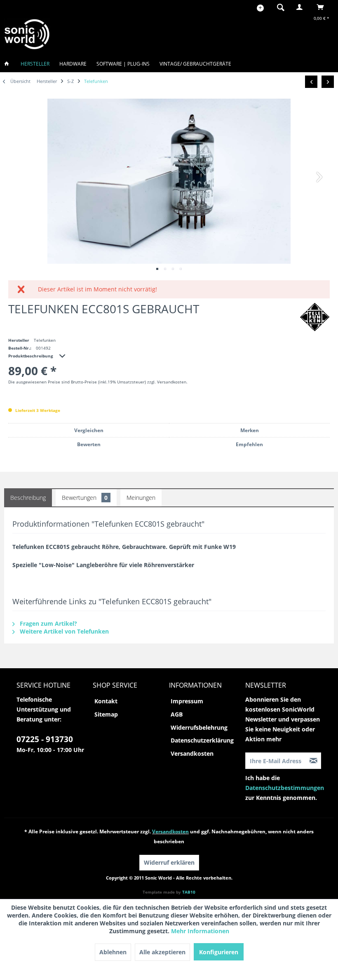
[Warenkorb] (322, 7)
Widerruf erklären (169, 862)
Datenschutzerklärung (202, 740)
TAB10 (188, 892)
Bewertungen (85, 497)
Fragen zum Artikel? (47, 623)
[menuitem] (278, 7)
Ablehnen (113, 952)
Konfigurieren (218, 952)
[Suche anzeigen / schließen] (281, 7)
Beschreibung (28, 497)
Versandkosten (192, 753)
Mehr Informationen (200, 931)
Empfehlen (249, 444)
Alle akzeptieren (162, 952)
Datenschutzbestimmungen (284, 788)
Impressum (187, 701)
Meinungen (141, 497)
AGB (177, 714)
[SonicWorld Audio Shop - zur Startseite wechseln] (27, 34)
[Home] (9, 63)
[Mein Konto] (301, 7)
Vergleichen (88, 430)
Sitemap (106, 714)
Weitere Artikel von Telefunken (63, 631)
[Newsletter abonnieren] (313, 760)
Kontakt (105, 701)
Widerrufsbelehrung (199, 727)
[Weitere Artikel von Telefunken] (315, 317)
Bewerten (89, 444)
